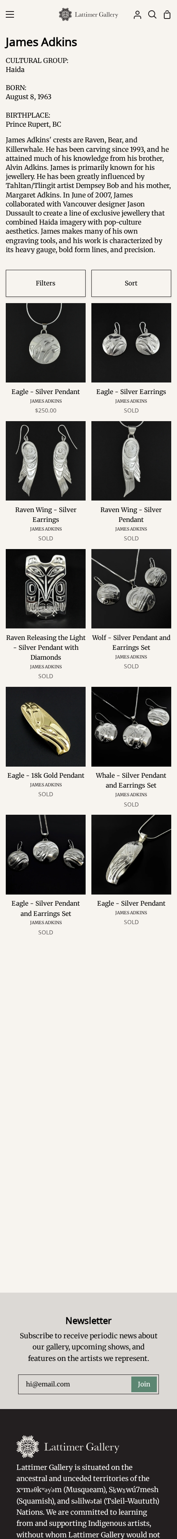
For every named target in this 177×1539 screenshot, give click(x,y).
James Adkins (46, 401)
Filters (46, 283)
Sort (131, 283)
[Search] (149, 14)
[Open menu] (7, 14)
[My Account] (134, 14)
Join (144, 1384)
